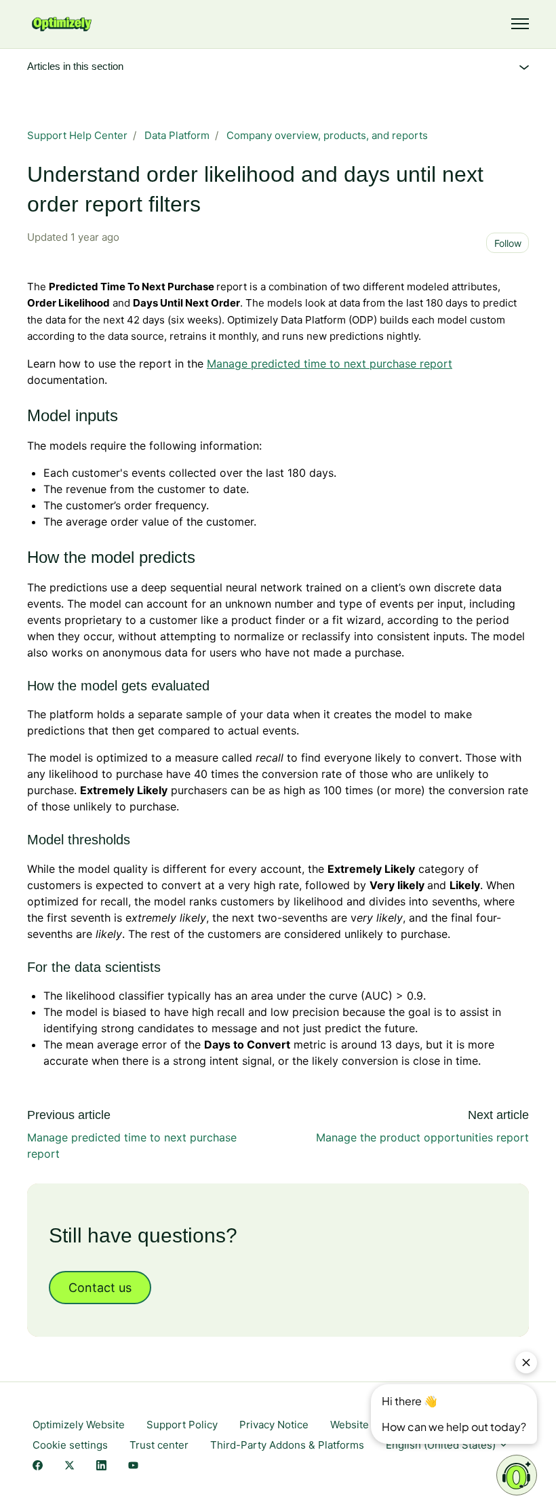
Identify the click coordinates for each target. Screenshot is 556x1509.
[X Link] (69, 1466)
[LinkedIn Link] (101, 1466)
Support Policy (182, 1424)
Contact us (100, 1287)
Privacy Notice (274, 1424)
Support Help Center (77, 135)
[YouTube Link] (133, 1466)
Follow (507, 243)
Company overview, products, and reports (327, 135)
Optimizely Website (79, 1424)
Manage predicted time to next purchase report (329, 363)
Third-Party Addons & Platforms (287, 1444)
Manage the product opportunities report (422, 1137)
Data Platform (177, 135)
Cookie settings (70, 1444)
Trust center (159, 1444)
